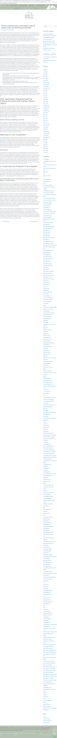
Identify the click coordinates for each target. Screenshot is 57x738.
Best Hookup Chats (47, 254)
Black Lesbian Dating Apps (48, 271)
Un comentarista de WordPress (49, 57)
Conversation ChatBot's (48, 299)
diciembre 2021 (46, 105)
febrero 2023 (45, 78)
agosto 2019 (45, 139)
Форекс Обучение (47, 706)
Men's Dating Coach (47, 509)
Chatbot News (46, 290)
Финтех (44, 702)
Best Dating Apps (46, 224)
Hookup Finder (46, 427)
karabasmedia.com (47, 471)
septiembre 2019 (46, 137)
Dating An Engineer (47, 318)
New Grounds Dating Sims (48, 526)
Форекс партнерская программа (49, 708)
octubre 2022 (46, 86)
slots (44, 582)
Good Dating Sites (46, 414)
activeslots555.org (47, 179)
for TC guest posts (47, 391)
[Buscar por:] (50, 26)
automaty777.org (46, 205)
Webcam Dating (46, 626)
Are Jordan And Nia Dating (48, 192)
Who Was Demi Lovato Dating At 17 (50, 674)
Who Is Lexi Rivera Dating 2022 (49, 663)
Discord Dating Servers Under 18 (49, 372)
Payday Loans (46, 552)
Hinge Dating (45, 420)
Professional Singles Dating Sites (49, 556)
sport (44, 596)
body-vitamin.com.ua (47, 276)
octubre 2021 (45, 108)
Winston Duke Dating (47, 681)
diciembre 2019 (46, 131)
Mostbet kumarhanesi (47, 522)
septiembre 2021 (46, 110)
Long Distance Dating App (48, 496)
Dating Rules (45, 348)
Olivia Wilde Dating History (48, 534)
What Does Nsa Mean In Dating (49, 637)
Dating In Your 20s (46, 335)
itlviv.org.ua (45, 470)
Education (45, 374)
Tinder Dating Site (46, 611)
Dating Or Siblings (46, 341)
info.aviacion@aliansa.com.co (45, 734)
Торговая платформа (47, 700)
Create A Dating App (47, 301)
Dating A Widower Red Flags (48, 312)
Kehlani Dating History (47, 475)
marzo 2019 (45, 148)
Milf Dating (45, 511)
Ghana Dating (46, 410)
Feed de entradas (46, 718)
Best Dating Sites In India (48, 243)
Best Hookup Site (46, 260)
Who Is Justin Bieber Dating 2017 (49, 652)
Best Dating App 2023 (47, 217)
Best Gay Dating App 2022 (48, 250)
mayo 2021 (45, 118)
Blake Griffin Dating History (48, 275)
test (44, 605)
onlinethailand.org (46, 547)
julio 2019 (45, 141)
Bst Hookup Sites (46, 282)
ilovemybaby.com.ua (47, 444)
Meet (44, 507)
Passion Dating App (47, 550)
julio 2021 (45, 114)
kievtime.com (45, 477)
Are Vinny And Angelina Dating (49, 198)
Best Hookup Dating (47, 256)
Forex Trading (46, 393)
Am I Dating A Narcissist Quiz (49, 187)
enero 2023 (45, 80)
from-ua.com (45, 403)
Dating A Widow (46, 311)
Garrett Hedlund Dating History (49, 404)
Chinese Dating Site (47, 295)
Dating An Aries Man (47, 316)
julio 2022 (45, 91)
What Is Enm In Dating (47, 639)
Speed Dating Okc (46, 592)
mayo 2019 (45, 144)
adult (44, 183)
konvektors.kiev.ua (47, 479)
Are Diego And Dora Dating (48, 190)
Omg (44, 536)
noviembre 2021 (46, 107)
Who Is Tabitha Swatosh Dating (49, 670)
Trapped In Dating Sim (47, 614)
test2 (44, 607)
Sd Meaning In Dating (47, 566)
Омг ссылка (45, 696)
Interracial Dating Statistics (48, 446)
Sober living (45, 588)
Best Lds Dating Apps (47, 263)
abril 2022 (45, 97)
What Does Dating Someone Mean (50, 631)
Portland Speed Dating (47, 554)
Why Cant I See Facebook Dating (49, 680)
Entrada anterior (5, 221)
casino (44, 286)
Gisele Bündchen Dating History (49, 412)
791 (44, 177)
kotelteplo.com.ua (46, 481)
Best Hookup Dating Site (48, 258)
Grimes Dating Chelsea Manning (49, 418)
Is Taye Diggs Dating (47, 464)
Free (44, 395)
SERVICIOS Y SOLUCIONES (23, 5)
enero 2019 (45, 152)
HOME (8, 5)
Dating (44, 305)
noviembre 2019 (46, 133)
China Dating (45, 294)
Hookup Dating (46, 425)
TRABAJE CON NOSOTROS (40, 5)
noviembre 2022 (46, 84)
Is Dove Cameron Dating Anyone (49, 451)
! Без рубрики (46, 159)
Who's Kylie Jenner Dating (48, 678)
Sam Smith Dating (46, 564)
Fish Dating (45, 389)
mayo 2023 (45, 72)
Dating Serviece (46, 350)
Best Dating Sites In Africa (48, 241)
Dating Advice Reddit (47, 314)
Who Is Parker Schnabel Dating (49, 668)
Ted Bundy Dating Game (48, 601)
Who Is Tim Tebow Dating (48, 672)
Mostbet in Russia (46, 518)
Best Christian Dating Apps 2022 (49, 211)
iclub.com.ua (45, 442)
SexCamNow (2, 143)
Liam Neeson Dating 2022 (48, 492)
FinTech (44, 387)
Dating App (45, 320)
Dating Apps (45, 322)
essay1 (44, 376)
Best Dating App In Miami (48, 222)
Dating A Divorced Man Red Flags (49, 307)
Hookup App (45, 423)
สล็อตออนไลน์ (45, 709)
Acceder (45, 716)
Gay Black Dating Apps (47, 406)
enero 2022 (45, 103)
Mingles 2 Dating (46, 513)
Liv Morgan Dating (46, 494)
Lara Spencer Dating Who (48, 487)
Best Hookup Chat (46, 252)
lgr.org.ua (45, 490)
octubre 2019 (45, 135)
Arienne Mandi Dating (47, 202)
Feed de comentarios (47, 720)
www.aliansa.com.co (47, 687)
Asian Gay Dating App (47, 203)
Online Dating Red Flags (48, 543)
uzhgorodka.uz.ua (46, 622)
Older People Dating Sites (48, 532)
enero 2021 (45, 122)
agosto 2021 (45, 112)
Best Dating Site (46, 233)
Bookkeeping (45, 280)
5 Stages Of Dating (47, 175)
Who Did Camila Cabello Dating (49, 644)
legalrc (44, 488)
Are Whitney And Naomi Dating (49, 200)
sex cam (28, 90)
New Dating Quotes (47, 524)
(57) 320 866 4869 (20, 733)
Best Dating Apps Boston (48, 228)
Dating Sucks (45, 365)
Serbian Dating (46, 575)
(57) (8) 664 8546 (26, 733)
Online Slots (45, 545)
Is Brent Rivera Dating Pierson (49, 449)
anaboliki (45, 188)
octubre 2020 (46, 125)
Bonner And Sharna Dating (48, 278)
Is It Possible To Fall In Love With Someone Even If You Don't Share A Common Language (49, 457)
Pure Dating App (46, 558)
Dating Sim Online (46, 354)
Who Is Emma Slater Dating (48, 646)
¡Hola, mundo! (46, 58)
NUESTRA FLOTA (31, 5)
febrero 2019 (45, 150)
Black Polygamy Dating (47, 273)
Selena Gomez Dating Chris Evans (50, 573)
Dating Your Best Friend (48, 367)
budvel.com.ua (46, 284)
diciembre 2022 (46, 82)
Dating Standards (46, 363)
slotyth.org (45, 586)
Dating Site (45, 355)
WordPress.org (46, 722)
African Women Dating (47, 185)
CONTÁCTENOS (16, 8)
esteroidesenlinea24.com (48, 382)
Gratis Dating (45, 416)
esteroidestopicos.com (47, 384)
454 (44, 173)
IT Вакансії (45, 466)
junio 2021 (45, 116)
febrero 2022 (45, 101)
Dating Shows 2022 (47, 352)
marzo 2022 (45, 99)
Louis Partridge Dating (47, 498)
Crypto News (45, 303)
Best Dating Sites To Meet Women (50, 245)
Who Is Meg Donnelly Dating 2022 (50, 666)
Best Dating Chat (46, 230)
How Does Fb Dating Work (48, 433)
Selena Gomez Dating (47, 571)
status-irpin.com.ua (47, 597)
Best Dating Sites (46, 235)
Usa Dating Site (46, 620)
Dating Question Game (47, 346)
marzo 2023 (45, 76)
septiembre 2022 (46, 88)
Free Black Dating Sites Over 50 (49, 397)
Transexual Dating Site (47, 613)
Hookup (44, 421)
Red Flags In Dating (47, 560)
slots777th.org (46, 584)
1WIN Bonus (45, 171)
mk (43, 515)
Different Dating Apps (47, 370)
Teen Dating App (46, 603)
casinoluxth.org (46, 288)
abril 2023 (45, 74)
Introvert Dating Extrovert (48, 448)
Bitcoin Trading (46, 269)
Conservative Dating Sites (48, 297)
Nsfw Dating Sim (46, 530)
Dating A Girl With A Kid (48, 309)
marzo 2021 (45, 120)
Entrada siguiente (34, 221)
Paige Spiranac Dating (47, 549)
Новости (45, 694)
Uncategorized (46, 616)
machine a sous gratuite (48, 503)
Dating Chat (45, 327)
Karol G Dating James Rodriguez (49, 473)
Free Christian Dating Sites (48, 399)
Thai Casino (45, 609)
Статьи (44, 698)
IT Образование (46, 468)
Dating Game (45, 331)
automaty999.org (46, 207)
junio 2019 (45, 142)
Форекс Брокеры (46, 704)
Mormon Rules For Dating (48, 517)
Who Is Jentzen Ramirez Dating (49, 650)
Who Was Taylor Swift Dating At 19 (50, 676)
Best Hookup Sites (47, 261)
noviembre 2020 (46, 124)
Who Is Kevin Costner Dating (48, 661)
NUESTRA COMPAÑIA (13, 5)
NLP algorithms (46, 528)
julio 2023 (45, 69)
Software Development (47, 590)
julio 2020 (45, 129)
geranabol (45, 408)
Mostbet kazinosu (46, 520)
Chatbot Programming (47, 292)
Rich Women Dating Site (48, 562)
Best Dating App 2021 (47, 215)
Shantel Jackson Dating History (49, 577)
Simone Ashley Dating (47, 579)
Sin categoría (4, 29)
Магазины (45, 692)
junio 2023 (45, 71)
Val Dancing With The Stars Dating (50, 624)
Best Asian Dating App (47, 209)
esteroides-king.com (47, 378)
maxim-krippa (46, 505)
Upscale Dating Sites (47, 618)
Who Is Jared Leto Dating (48, 648)
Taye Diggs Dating (46, 599)
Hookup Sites (46, 431)
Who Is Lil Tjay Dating (47, 665)
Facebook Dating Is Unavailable (49, 386)
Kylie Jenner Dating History (48, 485)
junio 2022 (45, 93)
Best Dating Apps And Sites (48, 226)
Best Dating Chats (46, 232)
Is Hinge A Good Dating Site (48, 453)
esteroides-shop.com (47, 380)
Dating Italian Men (46, 337)
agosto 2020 (45, 127)
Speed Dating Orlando (47, 594)
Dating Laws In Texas (47, 339)
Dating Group (45, 333)
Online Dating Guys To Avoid (48, 541)
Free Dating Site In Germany (48, 401)
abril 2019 (45, 146)
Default (44, 369)
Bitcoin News (45, 267)
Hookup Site (45, 429)
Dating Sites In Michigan (48, 361)
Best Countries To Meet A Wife (49, 213)
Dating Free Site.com (47, 329)
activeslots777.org (46, 181)
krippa (44, 483)
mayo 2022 (45, 95)
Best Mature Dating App (48, 265)
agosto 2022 (45, 90)
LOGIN (36, 8)
